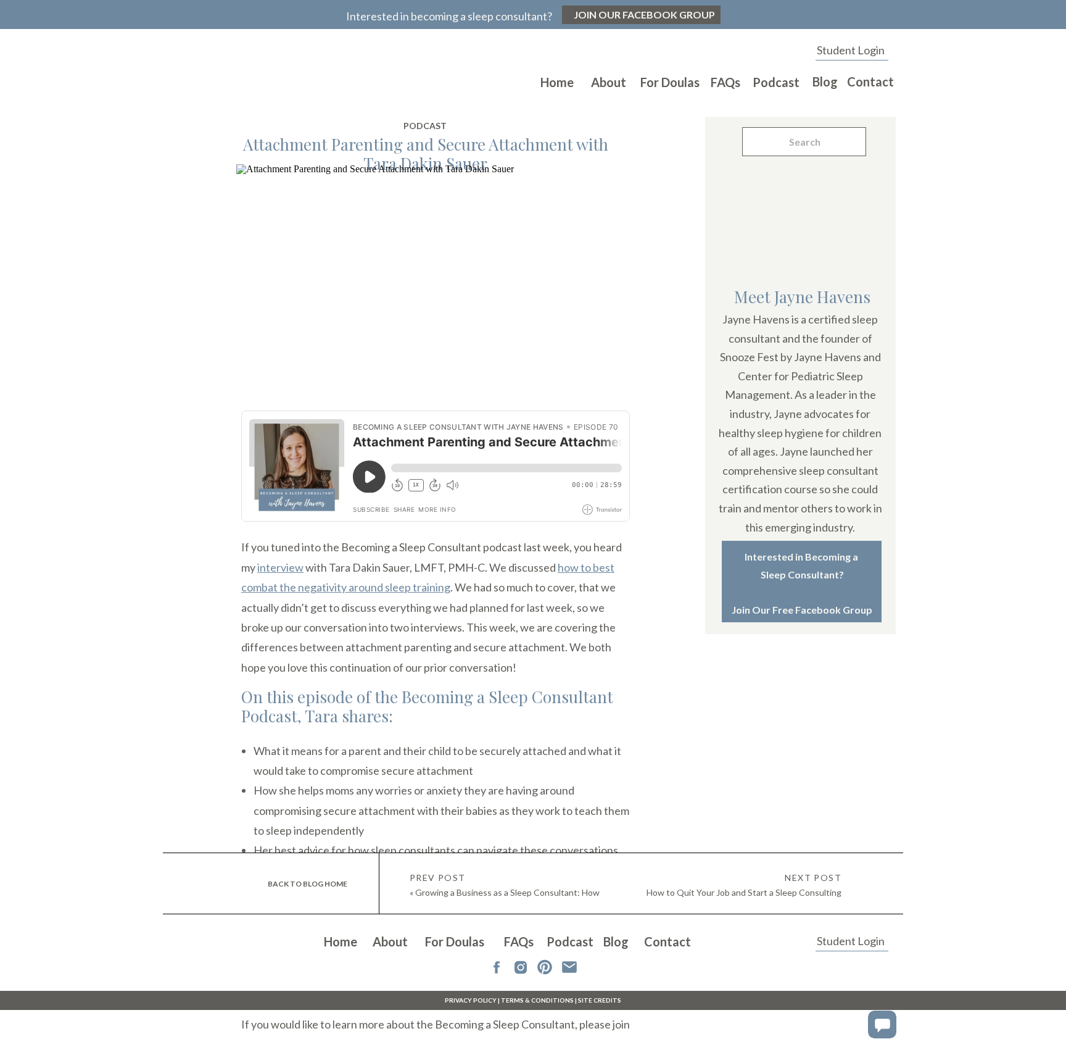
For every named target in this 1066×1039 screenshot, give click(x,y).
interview (280, 567)
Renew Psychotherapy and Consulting (455, 924)
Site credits (599, 1000)
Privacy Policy (471, 1000)
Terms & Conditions (537, 1000)
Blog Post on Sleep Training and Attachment (346, 974)
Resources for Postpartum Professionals (338, 994)
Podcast (425, 125)
